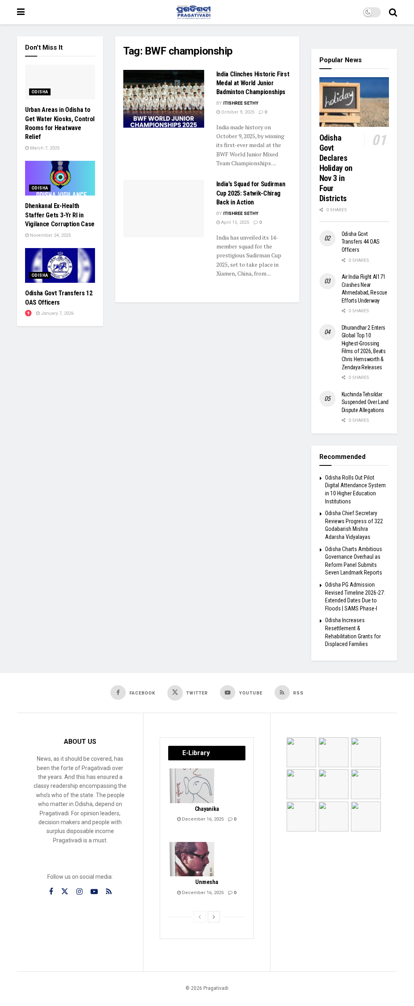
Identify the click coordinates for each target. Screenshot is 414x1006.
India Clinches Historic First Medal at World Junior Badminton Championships (252, 83)
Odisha (40, 92)
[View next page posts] (214, 916)
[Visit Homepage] (193, 12)
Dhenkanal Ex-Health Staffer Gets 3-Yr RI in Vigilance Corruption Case (60, 215)
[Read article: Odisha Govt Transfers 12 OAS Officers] (60, 265)
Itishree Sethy (240, 103)
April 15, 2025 (234, 222)
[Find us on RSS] (109, 892)
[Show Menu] (21, 12)
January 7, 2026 (57, 313)
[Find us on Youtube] (94, 892)
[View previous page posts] (200, 916)
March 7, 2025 (44, 148)
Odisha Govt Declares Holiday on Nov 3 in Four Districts (336, 168)
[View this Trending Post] (28, 313)
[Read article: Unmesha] (192, 859)
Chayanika (207, 809)
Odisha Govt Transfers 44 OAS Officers (361, 242)
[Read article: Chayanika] (192, 785)
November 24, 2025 (50, 235)
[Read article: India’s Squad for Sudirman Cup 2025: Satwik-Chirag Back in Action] (163, 209)
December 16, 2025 (202, 819)
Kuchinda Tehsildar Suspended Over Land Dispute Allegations (365, 402)
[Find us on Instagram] (79, 892)
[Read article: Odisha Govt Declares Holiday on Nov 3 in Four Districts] (354, 102)
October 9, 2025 (237, 112)
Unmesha (206, 882)
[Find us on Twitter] (64, 892)
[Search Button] (393, 12)
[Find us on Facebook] (51, 892)
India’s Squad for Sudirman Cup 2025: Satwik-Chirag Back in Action (250, 193)
